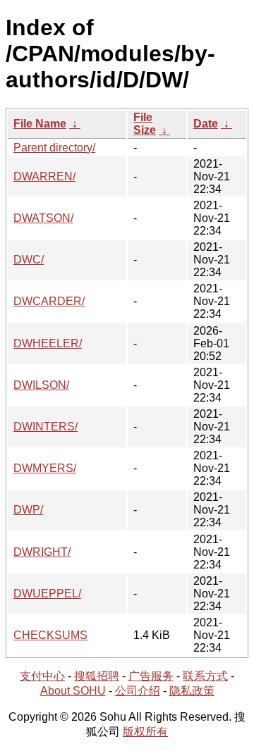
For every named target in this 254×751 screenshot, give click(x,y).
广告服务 (151, 676)
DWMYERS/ (44, 468)
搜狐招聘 (96, 676)
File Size (144, 123)
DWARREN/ (44, 176)
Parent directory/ (54, 148)
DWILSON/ (41, 385)
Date (205, 124)
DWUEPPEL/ (47, 594)
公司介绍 (137, 691)
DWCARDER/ (49, 301)
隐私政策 (191, 691)
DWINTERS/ (45, 427)
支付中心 (42, 676)
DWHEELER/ (47, 343)
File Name (39, 124)
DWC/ (28, 260)
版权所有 (145, 732)
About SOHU (73, 691)
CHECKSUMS (50, 635)
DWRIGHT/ (42, 552)
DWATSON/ (43, 218)
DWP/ (28, 510)
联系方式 (205, 676)
